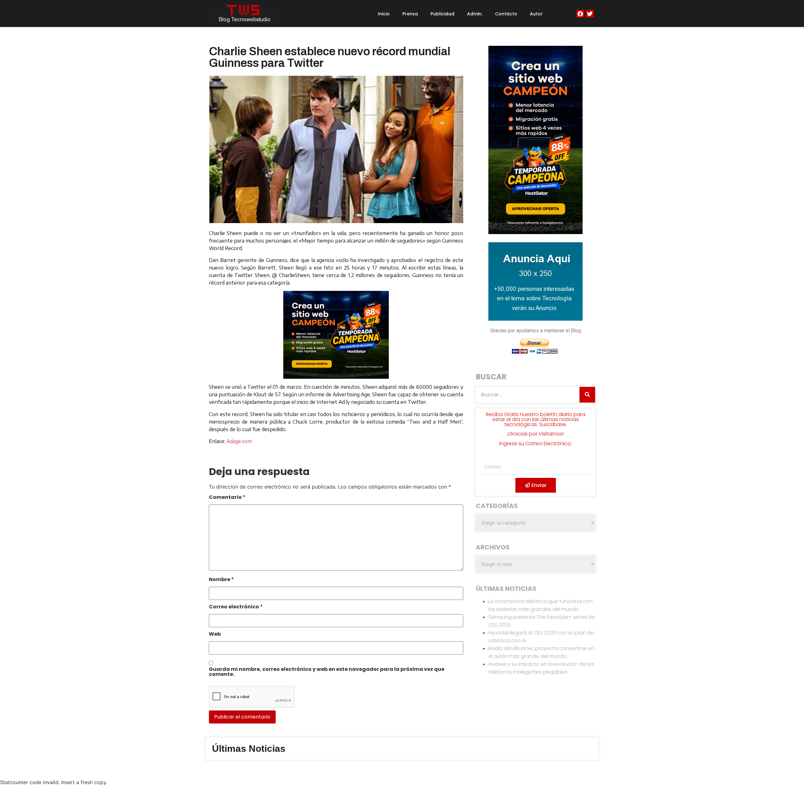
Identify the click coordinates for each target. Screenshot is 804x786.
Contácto (506, 14)
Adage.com (239, 441)
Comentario (227, 498)
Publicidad (442, 14)
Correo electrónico (236, 607)
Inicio (384, 14)
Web (215, 635)
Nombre (221, 580)
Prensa (410, 14)
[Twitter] (590, 14)
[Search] (587, 395)
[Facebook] (580, 14)
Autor (536, 14)
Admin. (474, 14)
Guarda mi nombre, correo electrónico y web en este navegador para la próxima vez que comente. (326, 672)
